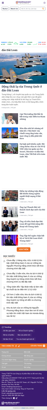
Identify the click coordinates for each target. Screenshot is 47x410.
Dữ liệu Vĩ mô (8, 339)
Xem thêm (23, 249)
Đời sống (27, 367)
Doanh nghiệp (29, 360)
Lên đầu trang (36, 346)
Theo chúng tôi (8, 346)
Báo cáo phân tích (24, 335)
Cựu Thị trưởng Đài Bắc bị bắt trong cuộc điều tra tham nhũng (32, 116)
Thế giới (13, 107)
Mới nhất (27, 352)
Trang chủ (5, 352)
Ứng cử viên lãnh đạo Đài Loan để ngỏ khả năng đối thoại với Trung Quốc (31, 224)
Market (5, 9)
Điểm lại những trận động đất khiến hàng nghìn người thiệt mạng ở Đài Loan (31, 195)
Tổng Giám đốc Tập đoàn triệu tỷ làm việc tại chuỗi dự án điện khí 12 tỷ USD (25, 288)
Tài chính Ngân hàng (9, 360)
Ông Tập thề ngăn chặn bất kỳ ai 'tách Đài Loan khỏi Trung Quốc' (32, 238)
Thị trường (27, 363)
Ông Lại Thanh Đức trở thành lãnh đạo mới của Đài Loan (32, 209)
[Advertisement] (23, 26)
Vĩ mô (4, 367)
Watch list (14, 9)
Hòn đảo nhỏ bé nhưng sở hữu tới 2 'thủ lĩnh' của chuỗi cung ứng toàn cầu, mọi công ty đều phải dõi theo (31, 133)
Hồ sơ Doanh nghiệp (26, 330)
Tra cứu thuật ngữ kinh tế (25, 339)
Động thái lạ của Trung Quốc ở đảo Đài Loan (22, 88)
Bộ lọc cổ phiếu (8, 335)
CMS (24, 408)
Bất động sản (28, 356)
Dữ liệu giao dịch (9, 330)
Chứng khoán (6, 356)
